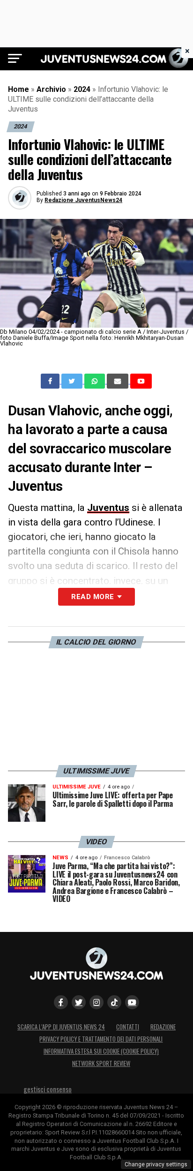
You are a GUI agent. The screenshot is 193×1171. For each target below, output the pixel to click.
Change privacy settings (156, 1164)
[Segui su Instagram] (96, 1002)
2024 (82, 89)
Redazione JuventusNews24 (83, 200)
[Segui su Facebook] (61, 1002)
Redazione (163, 1026)
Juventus (108, 507)
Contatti (127, 1026)
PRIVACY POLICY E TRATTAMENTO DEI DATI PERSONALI (101, 1039)
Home (18, 89)
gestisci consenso (47, 1089)
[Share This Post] (95, 381)
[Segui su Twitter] (79, 1002)
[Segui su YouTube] (132, 1002)
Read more (92, 597)
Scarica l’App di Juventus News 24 (61, 1026)
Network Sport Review (101, 1063)
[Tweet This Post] (72, 381)
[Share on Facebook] (51, 381)
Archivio (51, 89)
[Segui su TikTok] (114, 1002)
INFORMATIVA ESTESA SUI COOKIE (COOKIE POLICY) (101, 1051)
